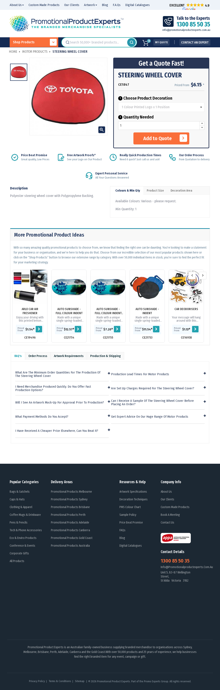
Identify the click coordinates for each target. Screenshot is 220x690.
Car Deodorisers (186, 309)
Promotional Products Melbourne (71, 492)
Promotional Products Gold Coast (71, 538)
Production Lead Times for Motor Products (140, 374)
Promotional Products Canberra (70, 530)
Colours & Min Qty (127, 190)
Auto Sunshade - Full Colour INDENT (69, 311)
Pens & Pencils (19, 522)
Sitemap (80, 681)
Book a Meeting (170, 515)
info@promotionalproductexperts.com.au (186, 30)
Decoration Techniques (133, 499)
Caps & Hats (17, 499)
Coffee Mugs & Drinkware (25, 515)
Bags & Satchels (20, 492)
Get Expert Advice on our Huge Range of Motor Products (149, 416)
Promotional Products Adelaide (70, 522)
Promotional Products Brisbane (70, 507)
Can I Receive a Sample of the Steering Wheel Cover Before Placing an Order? (152, 402)
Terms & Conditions (60, 681)
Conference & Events (22, 546)
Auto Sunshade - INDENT (147, 311)
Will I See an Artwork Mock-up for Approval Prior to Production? (59, 402)
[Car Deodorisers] (186, 287)
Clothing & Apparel (21, 507)
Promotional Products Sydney (69, 499)
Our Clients (167, 499)
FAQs (122, 530)
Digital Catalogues (130, 546)
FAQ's (18, 356)
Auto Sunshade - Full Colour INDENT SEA (108, 311)
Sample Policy (127, 515)
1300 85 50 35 (175, 561)
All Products (17, 561)
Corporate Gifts (19, 553)
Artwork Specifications (133, 492)
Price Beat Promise (131, 522)
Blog (122, 538)
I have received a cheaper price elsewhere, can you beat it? (56, 431)
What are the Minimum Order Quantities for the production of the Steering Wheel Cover (57, 374)
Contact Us (167, 522)
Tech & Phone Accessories (26, 530)
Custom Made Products (175, 507)
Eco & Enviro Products (23, 538)
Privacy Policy (37, 681)
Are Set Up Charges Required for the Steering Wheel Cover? (152, 388)
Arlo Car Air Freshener (30, 311)
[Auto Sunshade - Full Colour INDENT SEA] (108, 287)
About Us (166, 492)
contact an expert (195, 42)
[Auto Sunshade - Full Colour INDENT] (69, 287)
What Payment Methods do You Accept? (41, 416)
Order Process (37, 356)
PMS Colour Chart (130, 507)
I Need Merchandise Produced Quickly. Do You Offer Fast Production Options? (53, 388)
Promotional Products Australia (70, 546)
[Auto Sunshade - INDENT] (147, 287)
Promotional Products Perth (68, 515)
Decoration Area (181, 190)
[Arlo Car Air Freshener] (29, 287)
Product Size (155, 190)
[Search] (131, 42)
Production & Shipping (105, 356)
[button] (189, 5)
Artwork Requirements (69, 356)
